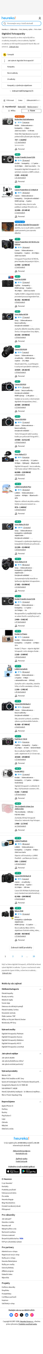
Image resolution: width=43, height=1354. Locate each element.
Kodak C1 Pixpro (21, 634)
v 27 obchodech (20, 622)
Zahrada (5, 1122)
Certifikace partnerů (9, 1297)
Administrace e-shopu (9, 1251)
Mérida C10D (6, 1075)
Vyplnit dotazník (21, 1161)
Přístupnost (6, 1209)
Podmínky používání (9, 1190)
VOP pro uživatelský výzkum (12, 1242)
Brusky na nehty (7, 996)
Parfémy (5, 1109)
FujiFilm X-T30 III (21, 739)
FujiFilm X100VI (20, 279)
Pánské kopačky (7, 993)
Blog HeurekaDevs (8, 1203)
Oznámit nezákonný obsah (11, 1206)
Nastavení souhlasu (9, 1232)
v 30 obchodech (20, 794)
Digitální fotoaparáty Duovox (12, 1037)
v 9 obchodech (20, 727)
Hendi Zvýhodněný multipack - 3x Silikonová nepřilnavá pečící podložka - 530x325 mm (21, 1091)
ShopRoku (5, 1290)
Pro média (5, 1196)
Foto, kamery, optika (25, 29)
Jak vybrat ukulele (8, 1058)
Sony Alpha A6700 (21, 314)
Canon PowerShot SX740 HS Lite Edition (27, 243)
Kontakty (5, 1186)
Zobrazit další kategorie (21, 91)
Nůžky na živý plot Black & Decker (14, 1019)
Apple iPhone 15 (7, 1106)
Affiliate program (8, 1271)
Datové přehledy (8, 1268)
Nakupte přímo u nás (9, 1229)
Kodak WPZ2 (19, 771)
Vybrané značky (8, 1029)
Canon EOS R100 (21, 349)
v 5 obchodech (20, 213)
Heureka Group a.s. (26, 1321)
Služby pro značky (8, 1264)
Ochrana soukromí (8, 1235)
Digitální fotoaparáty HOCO (11, 1043)
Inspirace (5, 1300)
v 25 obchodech (20, 692)
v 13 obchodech (20, 587)
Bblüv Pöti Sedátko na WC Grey (13, 1078)
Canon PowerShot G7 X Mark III (26, 190)
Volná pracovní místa (9, 1193)
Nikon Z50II (19, 911)
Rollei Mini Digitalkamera (24, 119)
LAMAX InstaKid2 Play (23, 487)
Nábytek (5, 1125)
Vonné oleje (6, 1003)
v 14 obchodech (20, 337)
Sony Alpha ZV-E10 (22, 524)
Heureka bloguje (7, 1199)
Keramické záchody (8, 1013)
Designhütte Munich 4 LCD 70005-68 (15, 1085)
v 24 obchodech (20, 657)
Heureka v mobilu (8, 1222)
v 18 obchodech (20, 510)
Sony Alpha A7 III (21, 562)
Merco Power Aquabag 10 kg (12, 1095)
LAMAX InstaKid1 (21, 669)
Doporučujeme (8, 1101)
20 (34, 956)
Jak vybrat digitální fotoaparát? (27, 225)
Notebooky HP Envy (9, 1023)
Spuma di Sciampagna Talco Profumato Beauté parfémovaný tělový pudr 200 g (21, 1082)
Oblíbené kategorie (10, 989)
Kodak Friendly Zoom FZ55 (25, 157)
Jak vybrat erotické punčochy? (12, 1064)
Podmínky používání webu (27, 1324)
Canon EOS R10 (20, 384)
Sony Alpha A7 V (20, 454)
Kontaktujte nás (21, 1153)
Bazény (4, 1112)
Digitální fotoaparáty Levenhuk (13, 1047)
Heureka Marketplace (9, 1261)
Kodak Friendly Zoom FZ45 (25, 599)
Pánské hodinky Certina (10, 1009)
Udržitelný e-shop (8, 1303)
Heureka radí (6, 1225)
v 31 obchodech (20, 178)
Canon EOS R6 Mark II (23, 704)
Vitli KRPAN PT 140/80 (9, 1088)
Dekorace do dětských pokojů (12, 1006)
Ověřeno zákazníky (8, 1287)
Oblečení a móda (7, 1129)
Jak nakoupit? (6, 1219)
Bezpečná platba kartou (10, 1238)
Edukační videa (7, 1274)
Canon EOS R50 (20, 419)
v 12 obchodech (20, 407)
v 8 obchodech (20, 302)
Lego (3, 1119)
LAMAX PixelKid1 (21, 841)
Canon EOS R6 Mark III (23, 876)
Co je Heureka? (7, 1183)
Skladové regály (7, 1000)
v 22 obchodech (20, 864)
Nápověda (5, 1277)
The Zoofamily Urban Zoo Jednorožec (24, 807)
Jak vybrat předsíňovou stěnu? (13, 1061)
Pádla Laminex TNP (8, 1016)
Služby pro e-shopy (8, 1258)
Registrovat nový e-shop (10, 1255)
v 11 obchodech (20, 142)
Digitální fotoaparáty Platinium (12, 1034)
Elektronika (13, 29)
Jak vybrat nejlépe (10, 1053)
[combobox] (21, 23)
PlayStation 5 (6, 1115)
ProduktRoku (6, 1294)
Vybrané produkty (10, 1071)
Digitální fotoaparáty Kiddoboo (13, 1040)
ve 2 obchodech (20, 826)
